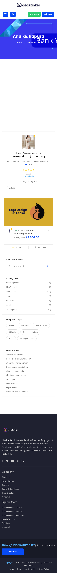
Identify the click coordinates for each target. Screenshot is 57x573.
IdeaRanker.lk (11, 287)
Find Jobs (6, 523)
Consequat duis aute (15, 379)
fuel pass (25, 325)
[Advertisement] (28, 101)
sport (8, 296)
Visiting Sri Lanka (27, 338)
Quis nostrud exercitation (17, 367)
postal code (11, 292)
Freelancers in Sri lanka (12, 507)
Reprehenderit (12, 387)
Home (19, 42)
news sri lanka (41, 325)
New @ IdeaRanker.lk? (18, 545)
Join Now (48, 14)
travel (8, 305)
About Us (6, 477)
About (18, 569)
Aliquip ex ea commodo (16, 375)
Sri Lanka (10, 300)
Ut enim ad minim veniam (17, 363)
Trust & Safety (8, 493)
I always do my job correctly (28, 156)
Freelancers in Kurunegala (13, 515)
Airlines (12, 325)
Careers (5, 485)
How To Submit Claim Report (18, 359)
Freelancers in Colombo (12, 511)
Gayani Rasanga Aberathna (28, 153)
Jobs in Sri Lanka (9, 519)
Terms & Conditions (14, 354)
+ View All (6, 497)
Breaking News (12, 283)
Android (12, 188)
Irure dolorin (11, 383)
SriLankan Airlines (30, 332)
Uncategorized (12, 309)
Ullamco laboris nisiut (15, 371)
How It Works (8, 481)
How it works (29, 569)
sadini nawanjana (26, 230)
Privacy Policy (43, 569)
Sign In (35, 14)
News (11, 569)
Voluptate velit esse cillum (17, 391)
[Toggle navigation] (5, 14)
